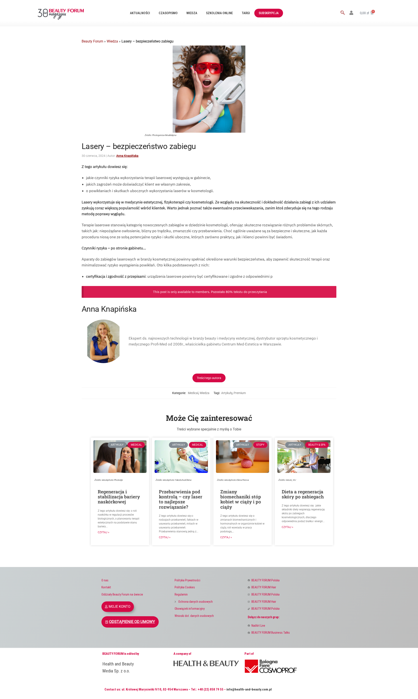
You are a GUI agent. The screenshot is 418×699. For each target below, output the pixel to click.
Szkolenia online (219, 13)
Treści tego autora (209, 378)
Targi (246, 13)
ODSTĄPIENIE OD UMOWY (132, 621)
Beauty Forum (92, 41)
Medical (193, 393)
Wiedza (191, 13)
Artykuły (226, 393)
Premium (240, 393)
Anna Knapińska (127, 155)
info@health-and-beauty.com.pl (249, 689)
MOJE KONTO (119, 606)
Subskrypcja (269, 13)
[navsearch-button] (342, 13)
